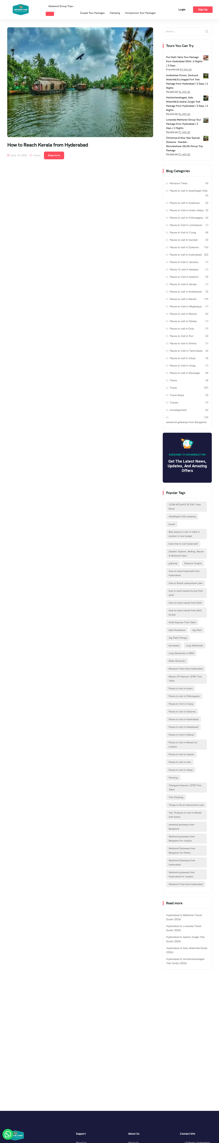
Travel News (177, 395)
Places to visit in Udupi (183, 358)
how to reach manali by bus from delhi (186, 592)
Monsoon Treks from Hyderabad (186, 668)
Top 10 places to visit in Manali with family (185, 814)
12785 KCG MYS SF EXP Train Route (185, 506)
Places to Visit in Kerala (183, 284)
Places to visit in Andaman (185, 203)
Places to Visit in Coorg (183, 232)
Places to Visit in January (184, 262)
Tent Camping (176, 797)
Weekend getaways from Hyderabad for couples (182, 874)
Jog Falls (197, 630)
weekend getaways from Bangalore (186, 422)
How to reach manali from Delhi (185, 602)
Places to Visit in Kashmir (184, 277)
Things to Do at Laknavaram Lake (186, 805)
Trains (173, 380)
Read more (54, 155)
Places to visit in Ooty (182, 328)
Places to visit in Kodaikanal (186, 291)
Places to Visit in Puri (182, 336)
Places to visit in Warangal (185, 373)
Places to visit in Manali (183, 299)
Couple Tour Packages (92, 13)
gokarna (173, 563)
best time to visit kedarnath (183, 543)
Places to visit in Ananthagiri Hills (188, 190)
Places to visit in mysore (181, 754)
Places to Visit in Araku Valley (187, 210)
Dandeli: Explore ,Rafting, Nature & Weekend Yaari (186, 553)
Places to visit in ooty (180, 762)
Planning (173, 777)
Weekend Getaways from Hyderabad (182, 862)
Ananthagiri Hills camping (182, 516)
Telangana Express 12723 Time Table (185, 787)
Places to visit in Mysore (183, 314)
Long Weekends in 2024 (181, 653)
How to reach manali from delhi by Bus (185, 612)
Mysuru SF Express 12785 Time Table (185, 678)
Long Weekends (194, 645)
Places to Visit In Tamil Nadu (186, 350)
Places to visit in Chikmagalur (186, 217)
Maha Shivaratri (177, 661)
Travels (174, 402)
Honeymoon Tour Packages (140, 13)
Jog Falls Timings (178, 637)
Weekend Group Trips (60, 6)
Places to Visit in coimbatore (186, 225)
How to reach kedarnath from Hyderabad (184, 573)
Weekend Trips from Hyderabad (186, 884)
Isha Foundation (177, 630)
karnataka (174, 645)
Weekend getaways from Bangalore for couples (182, 838)
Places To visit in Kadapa (184, 269)
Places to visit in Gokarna (184, 247)
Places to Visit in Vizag (182, 365)
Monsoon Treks (178, 183)
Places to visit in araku (181, 688)
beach (172, 524)
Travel (36, 155)
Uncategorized (178, 410)
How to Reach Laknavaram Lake (186, 583)
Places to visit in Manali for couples (183, 744)
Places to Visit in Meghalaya (186, 306)
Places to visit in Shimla (183, 343)
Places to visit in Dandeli (184, 240)
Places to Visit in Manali (181, 734)
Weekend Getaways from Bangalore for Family (182, 850)
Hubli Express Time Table (182, 622)
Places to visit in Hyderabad (186, 254)
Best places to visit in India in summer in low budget (184, 534)
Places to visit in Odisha (183, 321)
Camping (115, 13)
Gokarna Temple (193, 563)
